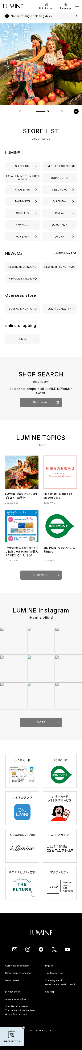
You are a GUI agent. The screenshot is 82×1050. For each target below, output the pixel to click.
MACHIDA (59, 201)
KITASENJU (22, 189)
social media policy (15, 999)
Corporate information (17, 965)
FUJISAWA (22, 236)
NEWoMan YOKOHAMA (59, 266)
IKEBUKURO (59, 189)
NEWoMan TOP (66, 253)
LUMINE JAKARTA (59, 308)
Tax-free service (54, 973)
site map (49, 991)
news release (12, 980)
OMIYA (59, 213)
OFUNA (59, 236)
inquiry (49, 965)
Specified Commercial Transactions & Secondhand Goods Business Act (20, 1010)
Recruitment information (18, 973)
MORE (41, 722)
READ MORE (41, 575)
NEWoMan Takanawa (23, 278)
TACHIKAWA (22, 201)
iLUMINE (22, 339)
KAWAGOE (22, 224)
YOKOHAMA (60, 224)
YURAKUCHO (59, 177)
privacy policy (13, 991)
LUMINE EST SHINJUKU (59, 166)
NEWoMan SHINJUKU (22, 266)
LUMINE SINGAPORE (22, 308)
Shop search (41, 402)
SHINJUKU (22, 166)
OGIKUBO (22, 213)
